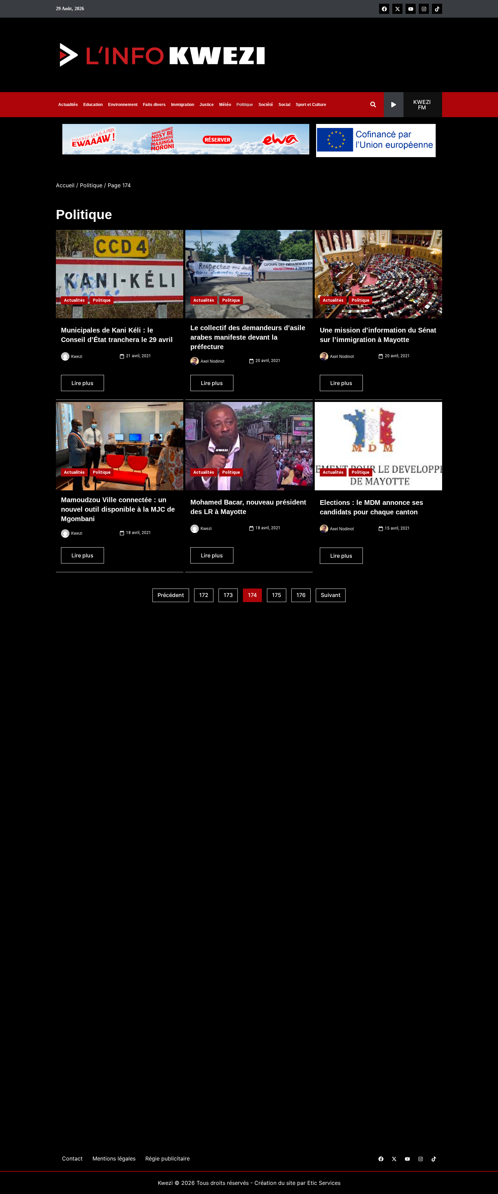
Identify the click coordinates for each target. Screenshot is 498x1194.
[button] (413, 104)
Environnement (123, 104)
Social (284, 104)
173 (231, 594)
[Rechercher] (374, 104)
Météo (225, 104)
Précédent (171, 595)
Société (265, 104)
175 (279, 594)
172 (206, 594)
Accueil (65, 185)
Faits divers (154, 104)
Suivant (330, 595)
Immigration (182, 104)
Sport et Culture (311, 104)
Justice (207, 104)
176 (303, 594)
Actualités (68, 104)
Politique (244, 104)
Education (93, 104)
